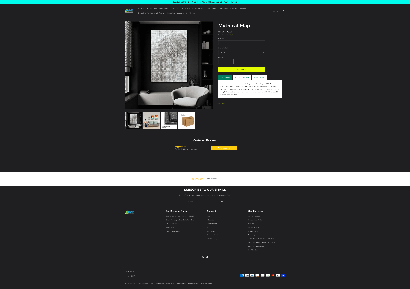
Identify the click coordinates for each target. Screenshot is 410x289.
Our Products (212, 224)
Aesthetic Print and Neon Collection (261, 239)
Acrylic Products (254, 216)
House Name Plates (255, 220)
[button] (144, 8)
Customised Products (256, 246)
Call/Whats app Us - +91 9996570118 (180, 216)
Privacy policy (170, 283)
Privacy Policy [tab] (259, 77)
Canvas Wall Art (254, 227)
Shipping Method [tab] (242, 77)
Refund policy (212, 239)
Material (221, 39)
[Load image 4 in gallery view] (186, 120)
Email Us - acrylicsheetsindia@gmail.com (180, 220)
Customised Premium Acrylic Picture (261, 242)
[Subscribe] (221, 201)
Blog (208, 227)
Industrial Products (173, 231)
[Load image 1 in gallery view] (133, 120)
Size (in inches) (223, 48)
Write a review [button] (223, 148)
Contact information (206, 283)
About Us (210, 220)
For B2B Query (171, 224)
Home (209, 216)
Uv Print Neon (253, 250)
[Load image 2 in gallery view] (151, 120)
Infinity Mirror (253, 231)
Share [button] (222, 103)
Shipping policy (193, 283)
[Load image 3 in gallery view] (169, 120)
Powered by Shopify (147, 283)
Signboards (170, 227)
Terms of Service (213, 235)
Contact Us (211, 231)
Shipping (231, 35)
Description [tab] (225, 77)
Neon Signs (252, 235)
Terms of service (181, 283)
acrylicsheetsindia (135, 283)
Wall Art (251, 224)
